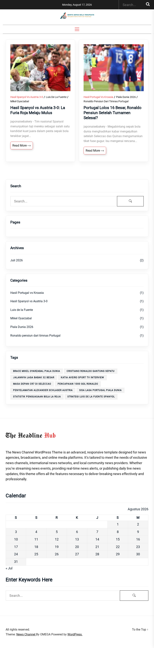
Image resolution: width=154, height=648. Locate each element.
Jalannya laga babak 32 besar (33, 377)
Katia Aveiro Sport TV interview (82, 377)
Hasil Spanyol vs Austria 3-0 (26, 96)
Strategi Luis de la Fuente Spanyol (91, 396)
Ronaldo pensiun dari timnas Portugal (106, 101)
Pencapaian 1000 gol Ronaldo (78, 384)
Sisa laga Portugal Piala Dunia (100, 390)
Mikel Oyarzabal (19, 101)
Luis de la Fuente (56, 96)
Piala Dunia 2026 (126, 96)
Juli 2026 (16, 260)
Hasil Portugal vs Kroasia (98, 96)
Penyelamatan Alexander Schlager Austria (43, 390)
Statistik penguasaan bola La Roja (37, 396)
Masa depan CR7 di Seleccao (32, 384)
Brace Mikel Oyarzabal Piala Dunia (36, 371)
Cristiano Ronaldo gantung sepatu (91, 371)
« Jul (9, 568)
